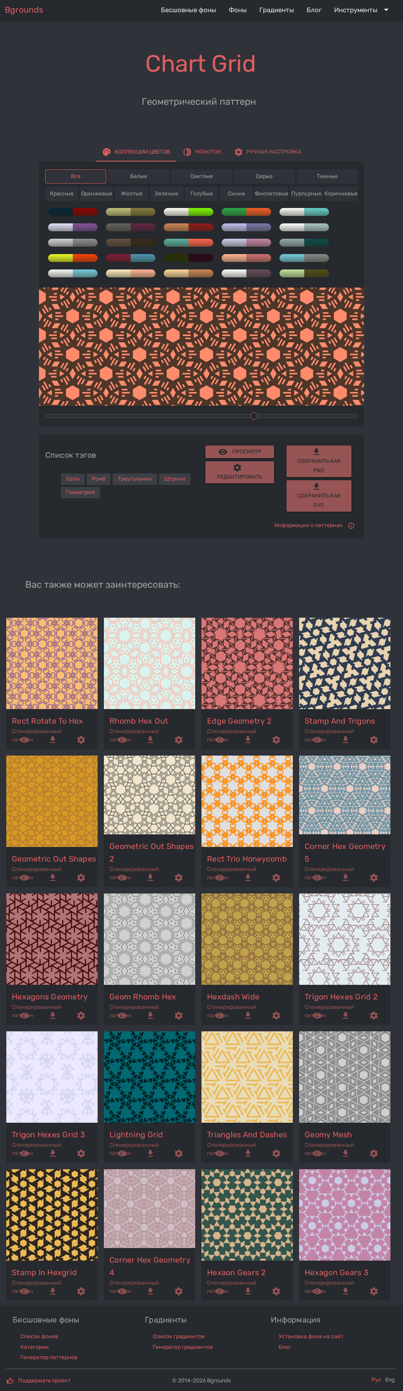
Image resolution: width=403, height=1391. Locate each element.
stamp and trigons (340, 721)
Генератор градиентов (183, 1347)
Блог (285, 1347)
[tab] (136, 152)
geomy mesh (328, 1134)
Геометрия (80, 492)
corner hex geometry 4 (149, 1266)
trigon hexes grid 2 (341, 996)
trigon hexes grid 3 (48, 1134)
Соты (72, 478)
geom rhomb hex (142, 996)
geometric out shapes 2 (151, 852)
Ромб (98, 478)
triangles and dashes (247, 1134)
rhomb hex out (138, 721)
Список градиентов (179, 1336)
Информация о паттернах (308, 525)
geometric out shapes (54, 859)
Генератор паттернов (49, 1357)
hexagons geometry (50, 996)
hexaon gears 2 (236, 1272)
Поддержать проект (44, 1380)
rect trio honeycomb (247, 859)
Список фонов (39, 1336)
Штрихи (174, 478)
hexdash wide (233, 996)
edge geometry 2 (239, 721)
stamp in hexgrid (44, 1272)
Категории (34, 1347)
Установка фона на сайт (311, 1336)
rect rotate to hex (47, 721)
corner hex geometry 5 (345, 852)
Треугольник (135, 478)
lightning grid (136, 1134)
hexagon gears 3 (336, 1272)
